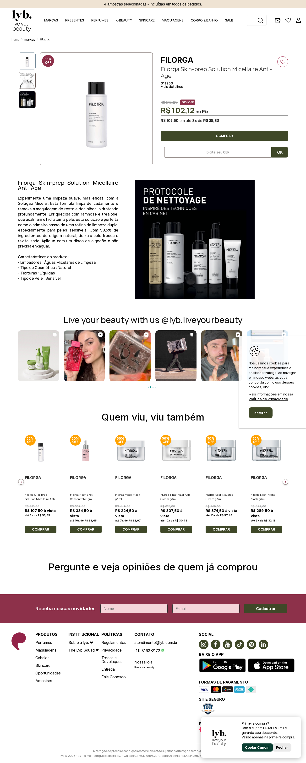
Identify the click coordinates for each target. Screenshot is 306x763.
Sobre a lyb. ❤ (80, 642)
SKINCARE (147, 20)
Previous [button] (21, 482)
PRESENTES (74, 20)
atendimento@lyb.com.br (155, 642)
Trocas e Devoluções (111, 659)
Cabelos (42, 657)
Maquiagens (45, 650)
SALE (229, 20)
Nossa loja (143, 662)
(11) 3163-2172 (147, 650)
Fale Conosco (113, 676)
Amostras (43, 680)
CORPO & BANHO (204, 20)
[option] (96, 109)
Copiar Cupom (257, 747)
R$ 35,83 (211, 120)
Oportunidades (48, 673)
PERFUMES (100, 20)
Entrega (108, 669)
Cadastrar (266, 608)
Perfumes (43, 642)
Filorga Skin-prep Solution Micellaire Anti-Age (40, 499)
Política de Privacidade (268, 399)
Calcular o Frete (216, 152)
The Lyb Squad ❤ (83, 650)
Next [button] (285, 482)
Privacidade (111, 650)
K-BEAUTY (124, 20)
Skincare (42, 665)
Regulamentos (113, 642)
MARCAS (51, 20)
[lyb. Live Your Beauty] (21, 20)
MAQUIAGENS (173, 20)
